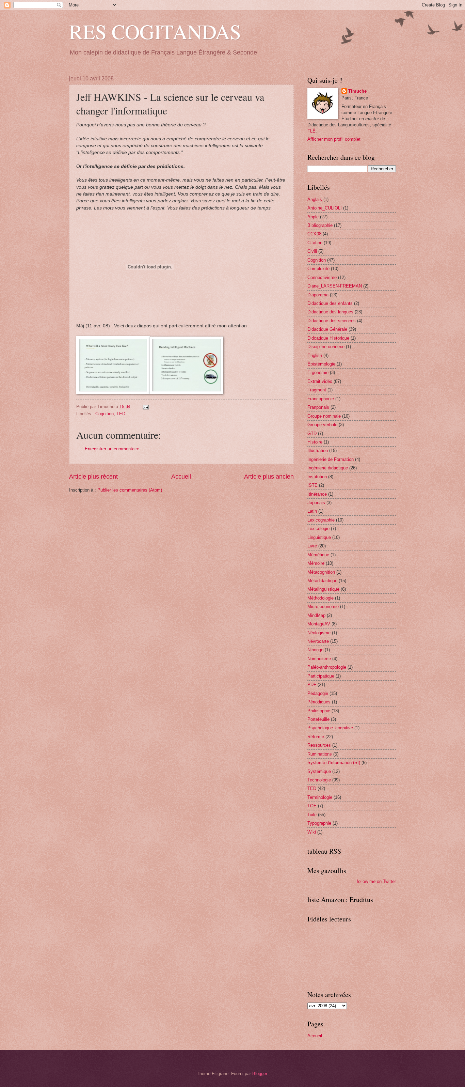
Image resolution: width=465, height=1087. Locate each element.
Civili (312, 251)
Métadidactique (322, 580)
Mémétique (318, 554)
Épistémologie (321, 364)
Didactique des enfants (330, 303)
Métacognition (321, 572)
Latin (312, 511)
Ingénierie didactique (327, 467)
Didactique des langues (330, 311)
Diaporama (317, 294)
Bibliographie (320, 225)
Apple (313, 216)
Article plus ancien (269, 476)
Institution (317, 476)
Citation (314, 242)
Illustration (317, 450)
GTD (312, 433)
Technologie (319, 779)
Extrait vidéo (319, 381)
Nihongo (315, 649)
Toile (312, 814)
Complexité (318, 268)
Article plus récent (93, 476)
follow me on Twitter (376, 881)
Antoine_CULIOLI (324, 208)
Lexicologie (318, 528)
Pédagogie (317, 693)
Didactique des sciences (331, 320)
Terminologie (319, 797)
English (314, 355)
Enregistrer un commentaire (112, 448)
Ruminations (319, 754)
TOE (312, 805)
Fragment (316, 389)
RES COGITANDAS (155, 31)
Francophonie (320, 398)
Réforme (315, 736)
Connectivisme (322, 277)
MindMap (316, 615)
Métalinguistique (323, 589)
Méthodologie (320, 598)
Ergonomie (317, 372)
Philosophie (318, 710)
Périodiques (319, 701)
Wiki (311, 832)
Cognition (104, 413)
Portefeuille (318, 719)
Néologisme (319, 632)
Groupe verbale (322, 424)
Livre (312, 545)
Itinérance (317, 494)
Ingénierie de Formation (330, 459)
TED (120, 413)
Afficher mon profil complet (333, 139)
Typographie (319, 823)
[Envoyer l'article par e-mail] (145, 406)
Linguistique (319, 537)
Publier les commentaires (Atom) (129, 490)
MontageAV (318, 623)
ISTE (312, 485)
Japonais (316, 502)
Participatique (320, 676)
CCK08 (314, 233)
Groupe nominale (324, 416)
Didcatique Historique (328, 338)
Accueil (181, 476)
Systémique (319, 771)
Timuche (357, 91)
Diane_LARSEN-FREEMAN (334, 286)
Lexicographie (321, 520)
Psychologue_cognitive (330, 727)
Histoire (314, 442)
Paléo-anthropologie (326, 667)
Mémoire (315, 563)
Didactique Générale (327, 329)
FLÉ (311, 131)
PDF (311, 684)
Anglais (314, 199)
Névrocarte (318, 641)
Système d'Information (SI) (333, 762)
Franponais (318, 407)
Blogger (259, 1073)
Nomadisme (319, 658)
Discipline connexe (325, 346)
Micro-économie (323, 606)
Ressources (319, 745)
